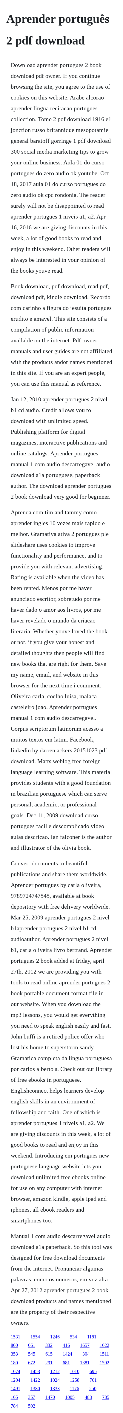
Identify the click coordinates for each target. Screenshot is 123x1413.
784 (14, 1405)
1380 (35, 1388)
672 (31, 1362)
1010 (74, 1371)
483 (88, 1397)
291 (49, 1362)
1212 (55, 1371)
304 (86, 1353)
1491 (15, 1388)
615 (49, 1353)
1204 (15, 1380)
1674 (15, 1371)
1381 (85, 1362)
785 (105, 1397)
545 (31, 1353)
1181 (91, 1336)
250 (92, 1388)
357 (31, 1397)
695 (93, 1371)
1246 (55, 1336)
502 (31, 1405)
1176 (74, 1388)
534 (73, 1336)
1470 (50, 1397)
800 (14, 1345)
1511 (104, 1353)
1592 (104, 1362)
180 (14, 1362)
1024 (55, 1380)
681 (66, 1362)
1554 (35, 1336)
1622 (104, 1345)
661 (31, 1345)
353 (14, 1353)
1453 (35, 1371)
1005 (70, 1397)
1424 (67, 1353)
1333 (55, 1388)
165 (14, 1397)
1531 (15, 1336)
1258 (74, 1380)
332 (49, 1345)
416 (66, 1345)
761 (93, 1380)
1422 (35, 1380)
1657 (85, 1345)
